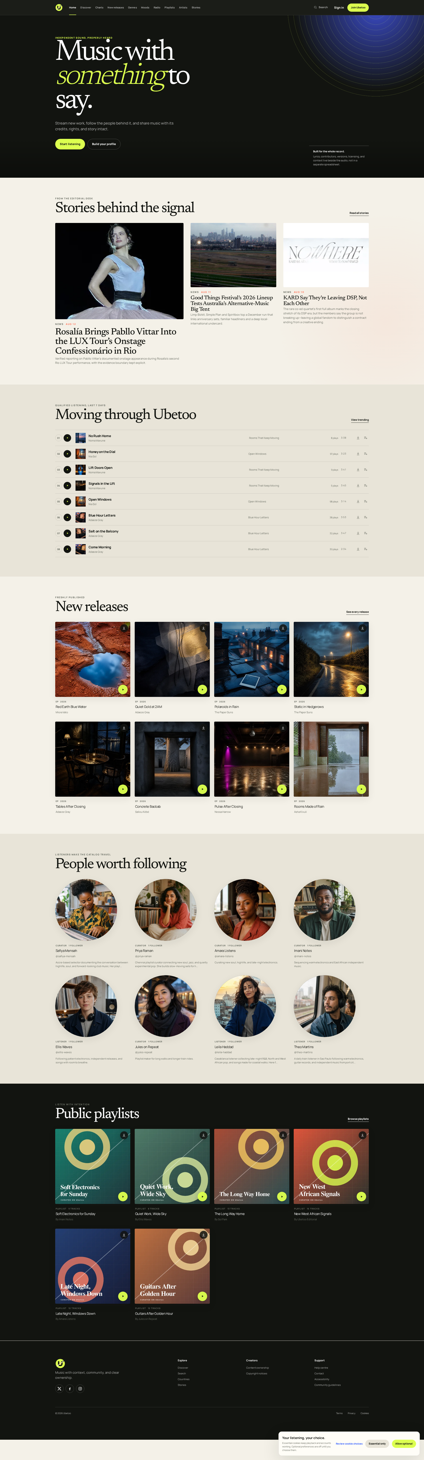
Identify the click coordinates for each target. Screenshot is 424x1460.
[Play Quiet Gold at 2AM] (202, 689)
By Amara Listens (66, 1319)
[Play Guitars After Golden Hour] (202, 1296)
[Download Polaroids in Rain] (283, 628)
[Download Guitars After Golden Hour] (204, 1235)
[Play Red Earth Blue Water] (123, 689)
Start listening (70, 144)
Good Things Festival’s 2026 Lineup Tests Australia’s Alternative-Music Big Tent (232, 303)
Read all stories (359, 213)
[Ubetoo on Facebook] (70, 1389)
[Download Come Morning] (358, 549)
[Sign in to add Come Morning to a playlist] (365, 549)
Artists (183, 7)
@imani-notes (302, 956)
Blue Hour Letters (102, 515)
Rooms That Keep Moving (264, 438)
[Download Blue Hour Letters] (358, 517)
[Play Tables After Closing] (123, 789)
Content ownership (257, 1367)
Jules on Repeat (147, 1046)
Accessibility (321, 1379)
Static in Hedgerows (309, 706)
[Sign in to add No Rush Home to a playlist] (365, 438)
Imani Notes (303, 950)
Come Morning (100, 547)
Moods (145, 7)
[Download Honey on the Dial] (358, 454)
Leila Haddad (224, 1046)
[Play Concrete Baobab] (202, 789)
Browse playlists (358, 1119)
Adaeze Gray (96, 520)
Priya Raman (144, 950)
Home (72, 7)
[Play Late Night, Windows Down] (123, 1296)
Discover (85, 7)
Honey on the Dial (102, 451)
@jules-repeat (143, 1052)
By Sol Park (221, 1219)
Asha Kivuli (300, 812)
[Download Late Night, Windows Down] (124, 1235)
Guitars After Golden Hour (154, 1313)
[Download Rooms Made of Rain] (363, 728)
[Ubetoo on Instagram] (80, 1389)
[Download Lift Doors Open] (358, 469)
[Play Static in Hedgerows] (361, 689)
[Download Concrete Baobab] (204, 728)
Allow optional (404, 1443)
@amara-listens (224, 956)
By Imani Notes (64, 1219)
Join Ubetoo (358, 7)
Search (182, 1373)
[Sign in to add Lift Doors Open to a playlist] (365, 469)
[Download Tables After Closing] (124, 728)
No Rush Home (100, 436)
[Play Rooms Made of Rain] (361, 789)
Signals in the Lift (102, 483)
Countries (183, 1379)
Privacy (351, 1413)
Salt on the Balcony (103, 531)
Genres (132, 7)
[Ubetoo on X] (59, 1389)
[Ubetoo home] (59, 7)
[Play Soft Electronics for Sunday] (123, 1196)
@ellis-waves (64, 1052)
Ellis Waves (64, 1046)
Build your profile (104, 144)
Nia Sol (93, 456)
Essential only (377, 1443)
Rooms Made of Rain (309, 806)
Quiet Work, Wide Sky (151, 1213)
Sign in (339, 7)
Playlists (170, 7)
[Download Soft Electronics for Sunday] (124, 1135)
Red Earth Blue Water (71, 706)
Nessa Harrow (223, 812)
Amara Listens (225, 950)
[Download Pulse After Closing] (283, 728)
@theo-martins (303, 1052)
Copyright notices (256, 1373)
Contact (319, 1373)
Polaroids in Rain (227, 706)
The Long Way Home (230, 1213)
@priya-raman (143, 956)
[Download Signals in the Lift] (358, 485)
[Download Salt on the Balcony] (358, 533)
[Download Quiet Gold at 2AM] (204, 628)
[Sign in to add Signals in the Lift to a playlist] (365, 485)
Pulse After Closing (229, 806)
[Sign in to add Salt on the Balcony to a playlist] (365, 533)
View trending (360, 420)
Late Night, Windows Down (75, 1313)
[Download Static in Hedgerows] (363, 628)
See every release (357, 612)
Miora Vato (62, 712)
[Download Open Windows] (358, 501)
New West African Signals (312, 1213)
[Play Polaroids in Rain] (282, 689)
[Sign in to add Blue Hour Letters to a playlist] (365, 517)
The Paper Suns (224, 712)
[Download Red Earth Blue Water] (124, 628)
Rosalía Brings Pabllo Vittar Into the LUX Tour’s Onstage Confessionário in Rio (115, 341)
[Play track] (67, 438)
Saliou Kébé (142, 812)
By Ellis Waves (143, 1219)
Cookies (365, 1413)
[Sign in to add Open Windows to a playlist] (365, 501)
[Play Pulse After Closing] (282, 789)
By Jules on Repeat (146, 1319)
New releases (116, 7)
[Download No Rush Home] (358, 438)
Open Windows (257, 453)
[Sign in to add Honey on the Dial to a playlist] (365, 454)
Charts (99, 7)
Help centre (321, 1367)
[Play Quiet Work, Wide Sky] (202, 1196)
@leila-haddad (223, 1052)
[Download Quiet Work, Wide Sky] (204, 1135)
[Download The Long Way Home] (283, 1135)
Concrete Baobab (148, 806)
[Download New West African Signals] (363, 1135)
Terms (339, 1413)
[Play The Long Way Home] (282, 1196)
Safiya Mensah (66, 950)
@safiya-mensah (66, 956)
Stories (196, 7)
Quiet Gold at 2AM (148, 706)
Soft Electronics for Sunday (75, 1213)
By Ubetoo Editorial (305, 1219)
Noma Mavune (97, 440)
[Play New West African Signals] (361, 1196)
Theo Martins (304, 1046)
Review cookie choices (349, 1443)
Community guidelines (327, 1384)
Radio (157, 7)
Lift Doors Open (100, 467)
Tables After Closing (70, 806)
